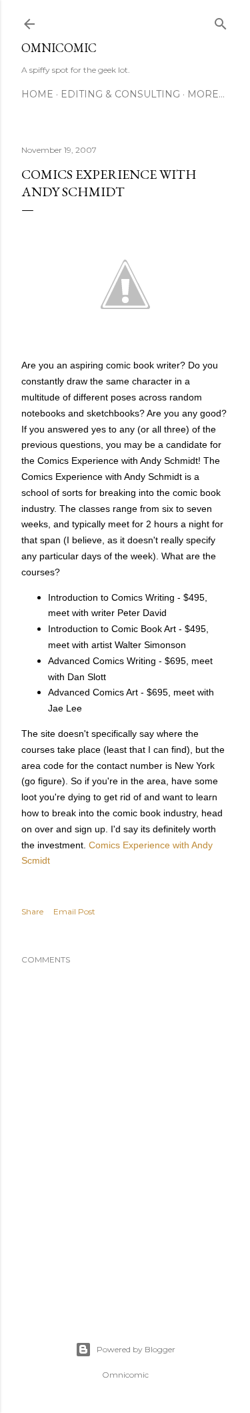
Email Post (74, 911)
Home (37, 94)
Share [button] (32, 911)
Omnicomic (59, 47)
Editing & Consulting (120, 94)
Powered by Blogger (136, 1349)
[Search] (221, 21)
